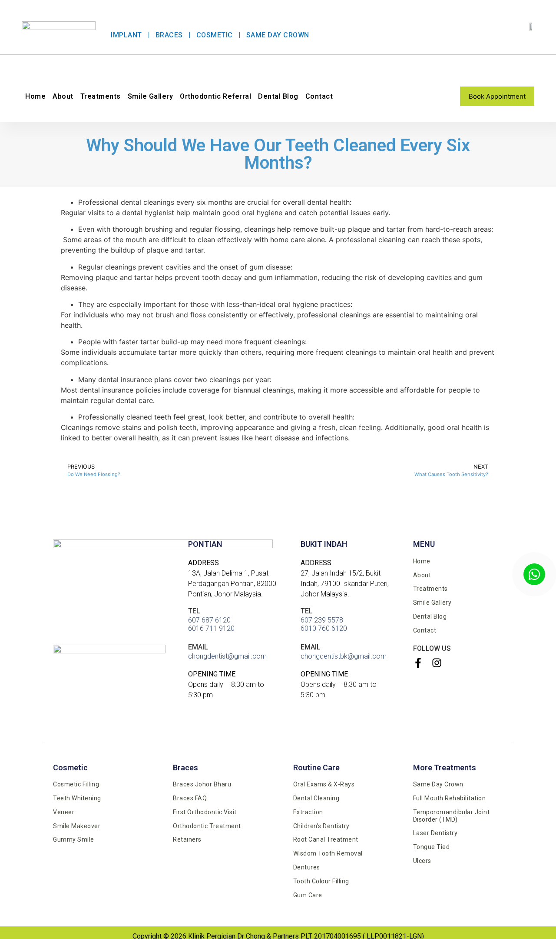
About (63, 96)
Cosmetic (214, 35)
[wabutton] (534, 574)
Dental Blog (278, 96)
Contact (319, 96)
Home (35, 96)
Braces (169, 35)
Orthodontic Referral (215, 96)
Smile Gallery (150, 96)
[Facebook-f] (418, 663)
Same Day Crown (277, 35)
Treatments (100, 96)
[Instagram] (437, 663)
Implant (126, 35)
